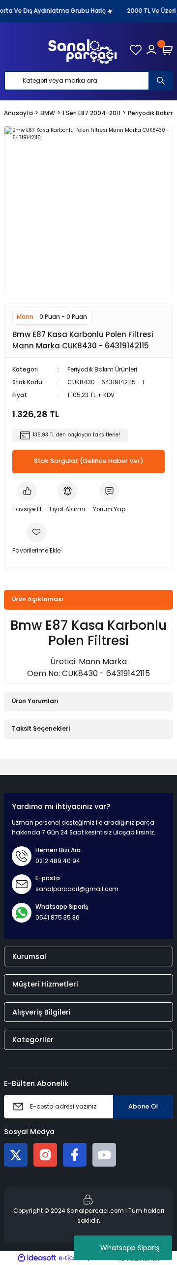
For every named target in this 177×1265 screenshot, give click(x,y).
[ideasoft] (37, 1258)
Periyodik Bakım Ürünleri (102, 369)
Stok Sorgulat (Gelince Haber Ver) (89, 461)
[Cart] (167, 50)
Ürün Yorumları (35, 701)
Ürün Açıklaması (37, 599)
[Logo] (82, 49)
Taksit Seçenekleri (41, 729)
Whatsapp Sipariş (129, 1248)
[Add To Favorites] (36, 539)
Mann (25, 317)
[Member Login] (151, 50)
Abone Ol (143, 1106)
